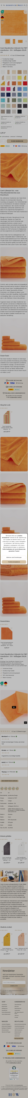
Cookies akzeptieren (14, 562)
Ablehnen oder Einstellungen (14, 557)
